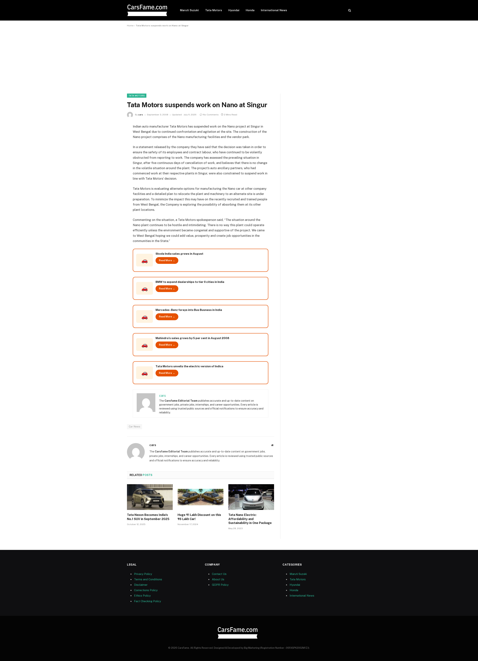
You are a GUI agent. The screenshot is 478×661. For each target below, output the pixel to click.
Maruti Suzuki (189, 10)
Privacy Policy (143, 573)
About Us (218, 579)
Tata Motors (213, 10)
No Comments (211, 114)
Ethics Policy (142, 595)
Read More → (167, 260)
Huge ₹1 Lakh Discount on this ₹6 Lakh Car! (199, 517)
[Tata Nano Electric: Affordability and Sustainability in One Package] (251, 497)
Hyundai (233, 10)
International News (274, 10)
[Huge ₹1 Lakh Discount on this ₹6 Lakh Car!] (200, 497)
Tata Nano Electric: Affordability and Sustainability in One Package (250, 519)
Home (130, 25)
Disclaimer (141, 584)
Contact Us (219, 573)
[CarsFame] (148, 10)
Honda (250, 10)
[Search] (349, 10)
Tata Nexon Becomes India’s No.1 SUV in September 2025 (148, 517)
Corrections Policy (146, 590)
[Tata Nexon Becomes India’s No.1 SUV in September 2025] (150, 497)
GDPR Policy (220, 584)
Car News (134, 426)
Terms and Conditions (148, 579)
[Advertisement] (239, 59)
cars (140, 114)
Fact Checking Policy (147, 601)
